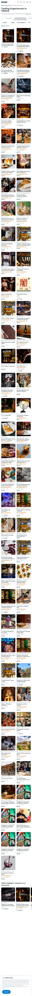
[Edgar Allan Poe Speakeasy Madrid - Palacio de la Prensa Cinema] (24, 85)
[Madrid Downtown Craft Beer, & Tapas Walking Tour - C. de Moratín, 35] (24, 815)
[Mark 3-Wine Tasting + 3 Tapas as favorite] (13, 303)
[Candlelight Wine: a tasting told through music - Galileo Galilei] (24, 111)
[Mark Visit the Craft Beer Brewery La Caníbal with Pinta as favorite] (29, 469)
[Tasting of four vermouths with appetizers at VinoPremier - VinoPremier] (24, 451)
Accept (6, 992)
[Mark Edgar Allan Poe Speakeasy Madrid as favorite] (29, 80)
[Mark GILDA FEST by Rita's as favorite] (29, 279)
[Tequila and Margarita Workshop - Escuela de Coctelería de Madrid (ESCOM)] (8, 234)
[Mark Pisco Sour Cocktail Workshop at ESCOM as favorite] (13, 105)
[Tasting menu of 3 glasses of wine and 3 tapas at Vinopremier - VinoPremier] (24, 308)
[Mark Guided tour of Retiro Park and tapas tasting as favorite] (29, 665)
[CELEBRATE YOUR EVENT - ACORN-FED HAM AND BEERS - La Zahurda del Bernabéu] (8, 839)
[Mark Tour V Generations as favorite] (13, 400)
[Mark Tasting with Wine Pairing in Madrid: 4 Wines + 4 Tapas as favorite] (29, 131)
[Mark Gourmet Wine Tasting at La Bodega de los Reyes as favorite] (13, 445)
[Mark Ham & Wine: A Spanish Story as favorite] (29, 591)
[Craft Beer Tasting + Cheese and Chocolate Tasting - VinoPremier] (8, 161)
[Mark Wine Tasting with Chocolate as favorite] (13, 738)
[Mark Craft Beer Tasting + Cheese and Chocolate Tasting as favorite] (13, 156)
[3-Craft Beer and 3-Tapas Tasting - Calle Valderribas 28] (8, 670)
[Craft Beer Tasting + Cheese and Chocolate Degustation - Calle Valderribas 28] (24, 234)
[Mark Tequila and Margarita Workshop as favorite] (13, 228)
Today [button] (12, 22)
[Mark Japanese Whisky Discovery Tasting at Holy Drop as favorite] (13, 591)
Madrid (2, 5)
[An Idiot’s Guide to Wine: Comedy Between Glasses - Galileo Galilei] (24, 35)
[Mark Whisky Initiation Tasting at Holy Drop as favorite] (29, 494)
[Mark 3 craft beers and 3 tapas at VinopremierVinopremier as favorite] (13, 253)
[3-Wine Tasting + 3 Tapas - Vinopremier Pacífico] (8, 308)
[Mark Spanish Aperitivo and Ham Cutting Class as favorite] (29, 616)
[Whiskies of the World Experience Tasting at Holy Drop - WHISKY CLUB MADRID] (24, 645)
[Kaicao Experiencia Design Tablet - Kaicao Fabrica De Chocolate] (8, 332)
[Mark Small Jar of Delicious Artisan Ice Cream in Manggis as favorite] (29, 203)
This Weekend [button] (21, 22)
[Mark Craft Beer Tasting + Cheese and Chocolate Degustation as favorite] (29, 228)
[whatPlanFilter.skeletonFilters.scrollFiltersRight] (31, 18)
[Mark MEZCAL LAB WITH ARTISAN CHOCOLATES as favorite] (13, 565)
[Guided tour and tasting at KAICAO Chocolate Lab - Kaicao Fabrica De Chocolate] (8, 85)
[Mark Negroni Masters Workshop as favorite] (13, 714)
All (2, 18)
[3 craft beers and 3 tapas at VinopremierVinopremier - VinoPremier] (8, 259)
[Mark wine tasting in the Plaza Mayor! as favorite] (13, 857)
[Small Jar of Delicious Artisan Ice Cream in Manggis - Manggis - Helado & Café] (24, 208)
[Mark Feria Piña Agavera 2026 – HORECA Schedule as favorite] (29, 374)
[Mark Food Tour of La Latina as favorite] (13, 763)
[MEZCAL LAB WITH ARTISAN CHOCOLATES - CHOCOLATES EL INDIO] (8, 571)
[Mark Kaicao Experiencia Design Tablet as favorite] (13, 327)
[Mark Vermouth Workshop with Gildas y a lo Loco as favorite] (13, 131)
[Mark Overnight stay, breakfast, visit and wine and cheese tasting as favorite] (29, 55)
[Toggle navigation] (30, 2)
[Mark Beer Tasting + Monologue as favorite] (13, 351)
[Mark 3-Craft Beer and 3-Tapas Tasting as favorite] (13, 665)
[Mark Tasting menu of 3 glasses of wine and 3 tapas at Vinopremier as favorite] (29, 303)
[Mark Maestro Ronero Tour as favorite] (13, 279)
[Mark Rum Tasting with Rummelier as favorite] (13, 494)
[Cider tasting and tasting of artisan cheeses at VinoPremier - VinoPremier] (24, 161)
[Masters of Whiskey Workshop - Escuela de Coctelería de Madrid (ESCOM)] (8, 694)
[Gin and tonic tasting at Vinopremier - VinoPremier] (24, 405)
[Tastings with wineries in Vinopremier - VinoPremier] (24, 259)
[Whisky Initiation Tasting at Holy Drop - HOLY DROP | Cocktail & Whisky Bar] (24, 500)
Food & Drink (8, 5)
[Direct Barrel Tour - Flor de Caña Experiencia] (24, 356)
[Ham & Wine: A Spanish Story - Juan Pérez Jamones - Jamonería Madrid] (24, 596)
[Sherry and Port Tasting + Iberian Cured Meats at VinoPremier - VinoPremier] (24, 429)
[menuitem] (3, 18)
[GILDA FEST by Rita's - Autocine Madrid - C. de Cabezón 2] (24, 284)
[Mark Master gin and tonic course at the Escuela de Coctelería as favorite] (13, 640)
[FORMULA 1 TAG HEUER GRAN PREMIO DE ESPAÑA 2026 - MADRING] (8, 895)
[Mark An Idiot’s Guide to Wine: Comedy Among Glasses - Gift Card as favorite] (13, 30)
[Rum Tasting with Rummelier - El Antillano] (8, 500)
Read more (28, 13)
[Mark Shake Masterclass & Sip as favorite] (13, 519)
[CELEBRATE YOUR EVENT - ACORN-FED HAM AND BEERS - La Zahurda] (24, 792)
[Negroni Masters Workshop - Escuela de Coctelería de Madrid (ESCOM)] (8, 719)
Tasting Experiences (20, 18)
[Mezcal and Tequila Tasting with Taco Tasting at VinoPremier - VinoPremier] (8, 429)
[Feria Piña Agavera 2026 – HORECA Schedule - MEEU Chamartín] (24, 380)
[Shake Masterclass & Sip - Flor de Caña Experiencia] (8, 525)
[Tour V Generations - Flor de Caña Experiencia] (8, 405)
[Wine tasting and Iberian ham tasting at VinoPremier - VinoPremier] (8, 185)
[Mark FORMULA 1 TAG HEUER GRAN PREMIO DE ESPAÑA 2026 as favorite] (13, 889)
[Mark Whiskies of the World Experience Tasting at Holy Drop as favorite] (29, 640)
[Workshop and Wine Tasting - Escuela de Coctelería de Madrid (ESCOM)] (24, 694)
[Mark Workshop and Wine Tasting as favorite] (29, 688)
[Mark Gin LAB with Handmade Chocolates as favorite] (13, 616)
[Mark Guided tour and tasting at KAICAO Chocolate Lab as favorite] (13, 80)
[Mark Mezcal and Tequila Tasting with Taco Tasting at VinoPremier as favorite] (13, 423)
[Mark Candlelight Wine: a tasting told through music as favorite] (29, 105)
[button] (18, 5)
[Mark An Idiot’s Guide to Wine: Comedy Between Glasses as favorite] (29, 30)
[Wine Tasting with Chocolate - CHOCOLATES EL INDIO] (8, 743)
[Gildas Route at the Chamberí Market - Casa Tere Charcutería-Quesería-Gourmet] (24, 571)
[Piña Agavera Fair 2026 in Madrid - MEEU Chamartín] (24, 719)
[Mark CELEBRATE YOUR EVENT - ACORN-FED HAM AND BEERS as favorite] (29, 786)
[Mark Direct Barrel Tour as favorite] (29, 351)
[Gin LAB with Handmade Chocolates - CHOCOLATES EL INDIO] (8, 621)
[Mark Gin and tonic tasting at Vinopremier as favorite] (29, 400)
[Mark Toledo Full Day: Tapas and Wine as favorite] (29, 738)
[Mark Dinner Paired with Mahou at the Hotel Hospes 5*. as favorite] (13, 469)
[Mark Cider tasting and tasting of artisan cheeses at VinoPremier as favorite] (29, 156)
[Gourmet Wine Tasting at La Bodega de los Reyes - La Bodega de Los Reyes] (8, 451)
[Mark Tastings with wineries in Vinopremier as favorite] (29, 253)
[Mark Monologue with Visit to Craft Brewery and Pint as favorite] (13, 374)
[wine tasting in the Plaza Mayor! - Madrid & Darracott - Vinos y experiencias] (8, 863)
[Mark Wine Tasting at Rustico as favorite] (29, 327)
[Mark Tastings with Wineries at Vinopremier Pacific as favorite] (29, 542)
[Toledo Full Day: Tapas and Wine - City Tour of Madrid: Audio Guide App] (24, 743)
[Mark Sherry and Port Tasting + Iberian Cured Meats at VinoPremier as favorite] (29, 423)
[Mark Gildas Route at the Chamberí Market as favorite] (29, 565)
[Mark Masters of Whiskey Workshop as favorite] (13, 688)
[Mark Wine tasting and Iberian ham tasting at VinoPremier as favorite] (13, 179)
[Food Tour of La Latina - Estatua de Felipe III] (8, 768)
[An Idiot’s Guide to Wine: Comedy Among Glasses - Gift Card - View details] (8, 35)
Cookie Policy (11, 984)
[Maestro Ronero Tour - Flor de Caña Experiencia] (8, 284)
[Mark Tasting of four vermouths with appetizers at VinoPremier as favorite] (29, 445)
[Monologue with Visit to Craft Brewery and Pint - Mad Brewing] (8, 380)
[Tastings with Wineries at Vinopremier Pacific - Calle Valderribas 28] (24, 547)
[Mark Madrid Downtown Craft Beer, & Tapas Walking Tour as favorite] (29, 810)
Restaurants (9, 18)
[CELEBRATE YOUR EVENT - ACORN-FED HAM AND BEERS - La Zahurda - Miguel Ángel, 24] (8, 815)
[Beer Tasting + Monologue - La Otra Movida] (8, 356)
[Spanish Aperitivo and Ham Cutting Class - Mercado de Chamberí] (24, 621)
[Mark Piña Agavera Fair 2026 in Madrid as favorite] (29, 714)
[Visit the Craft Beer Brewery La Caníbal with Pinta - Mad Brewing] (24, 474)
